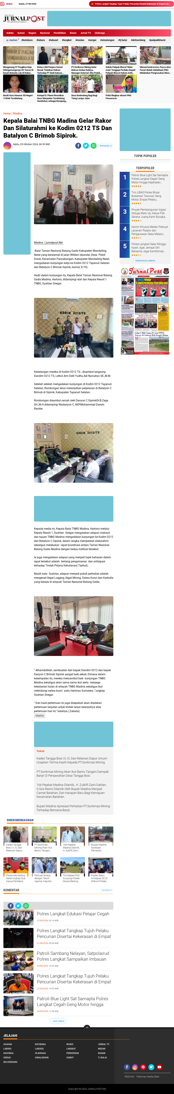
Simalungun (108, 40)
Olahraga (100, 33)
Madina (17, 113)
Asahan (13, 40)
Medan (80, 40)
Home (9, 4)
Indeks (10, 33)
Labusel (54, 40)
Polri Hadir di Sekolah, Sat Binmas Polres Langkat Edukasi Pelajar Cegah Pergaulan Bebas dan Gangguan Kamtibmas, (73, 913)
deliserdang (138, 40)
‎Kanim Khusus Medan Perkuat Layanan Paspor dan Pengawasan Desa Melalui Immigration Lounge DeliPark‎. (150, 230)
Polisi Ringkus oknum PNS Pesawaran (118, 97)
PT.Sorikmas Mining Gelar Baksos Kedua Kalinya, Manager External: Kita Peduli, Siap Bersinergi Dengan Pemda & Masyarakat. (86, 70)
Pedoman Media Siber (147, 1076)
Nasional (45, 33)
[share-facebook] (78, 146)
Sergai (93, 40)
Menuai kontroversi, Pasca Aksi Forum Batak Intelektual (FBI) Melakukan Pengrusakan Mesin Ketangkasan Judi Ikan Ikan (155, 70)
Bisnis (73, 33)
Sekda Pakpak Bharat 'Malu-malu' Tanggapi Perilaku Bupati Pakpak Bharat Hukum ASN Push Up (120, 70)
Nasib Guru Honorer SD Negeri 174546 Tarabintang (18, 97)
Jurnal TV (85, 33)
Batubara (28, 40)
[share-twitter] (86, 146)
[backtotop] (87, 1028)
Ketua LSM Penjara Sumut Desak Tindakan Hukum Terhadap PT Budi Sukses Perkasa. (50, 70)
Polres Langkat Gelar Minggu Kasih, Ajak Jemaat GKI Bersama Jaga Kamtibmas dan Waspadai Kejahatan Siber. (149, 247)
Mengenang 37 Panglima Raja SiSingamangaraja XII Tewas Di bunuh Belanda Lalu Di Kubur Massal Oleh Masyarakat (18, 70)
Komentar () (106, 145)
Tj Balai (123, 40)
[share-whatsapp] (94, 146)
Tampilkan (106, 890)
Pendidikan (60, 33)
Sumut (21, 33)
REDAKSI (129, 1076)
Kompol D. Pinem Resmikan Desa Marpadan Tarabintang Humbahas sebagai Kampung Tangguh (51, 98)
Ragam (32, 33)
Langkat (67, 40)
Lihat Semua (58, 1021)
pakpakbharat (158, 40)
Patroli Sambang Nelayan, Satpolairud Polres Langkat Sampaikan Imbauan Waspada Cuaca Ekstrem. (73, 959)
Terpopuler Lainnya (145, 261)
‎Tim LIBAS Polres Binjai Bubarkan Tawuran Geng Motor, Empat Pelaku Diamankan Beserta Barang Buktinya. (148, 196)
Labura (41, 40)
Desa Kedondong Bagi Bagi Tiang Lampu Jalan (84, 97)
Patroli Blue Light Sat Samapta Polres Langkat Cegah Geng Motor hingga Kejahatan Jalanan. (133, 4)
